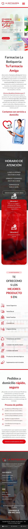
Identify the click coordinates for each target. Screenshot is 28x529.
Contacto (4, 40)
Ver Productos (5, 38)
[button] (23, 3)
